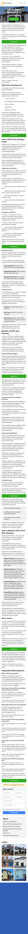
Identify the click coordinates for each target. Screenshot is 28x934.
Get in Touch (14, 42)
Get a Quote (14, 135)
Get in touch (14, 19)
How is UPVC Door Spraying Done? (12, 824)
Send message (14, 812)
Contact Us (14, 649)
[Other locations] (21, 3)
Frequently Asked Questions (10, 835)
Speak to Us (14, 376)
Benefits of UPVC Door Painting (11, 826)
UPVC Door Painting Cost (10, 821)
